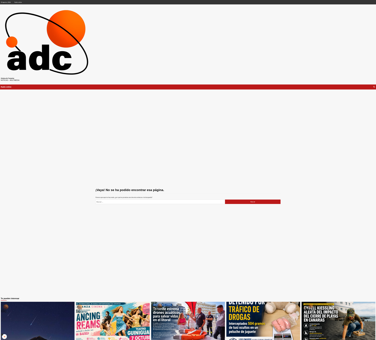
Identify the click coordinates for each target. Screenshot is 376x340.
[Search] (374, 87)
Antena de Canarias (7, 78)
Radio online (18, 2)
